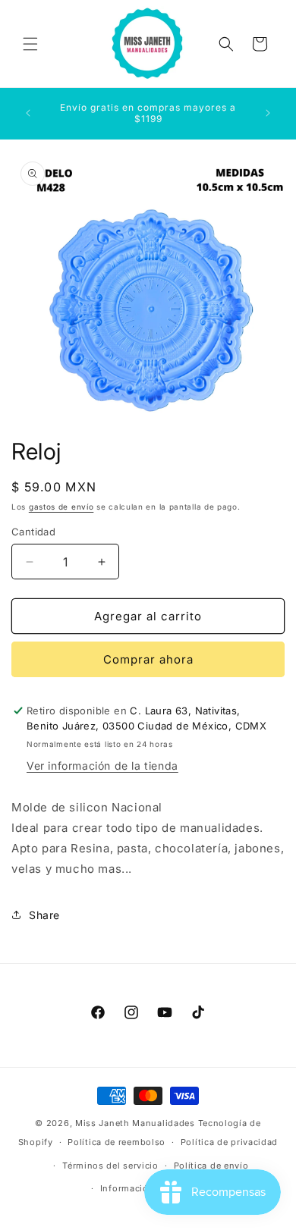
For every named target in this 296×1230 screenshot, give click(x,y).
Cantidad (33, 532)
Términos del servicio (110, 1165)
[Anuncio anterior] (28, 113)
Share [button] (44, 914)
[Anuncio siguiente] (268, 113)
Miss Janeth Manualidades (135, 1123)
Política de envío (211, 1165)
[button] (30, 44)
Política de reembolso (116, 1142)
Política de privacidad (229, 1142)
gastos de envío (61, 506)
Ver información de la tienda (102, 765)
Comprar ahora (148, 659)
